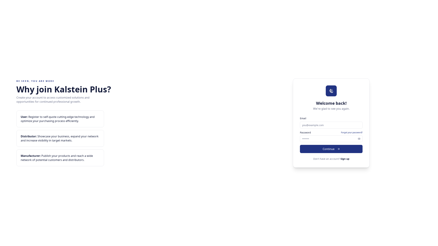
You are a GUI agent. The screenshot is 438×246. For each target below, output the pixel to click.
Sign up (344, 158)
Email (303, 118)
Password (305, 132)
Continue (328, 149)
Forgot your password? (352, 132)
